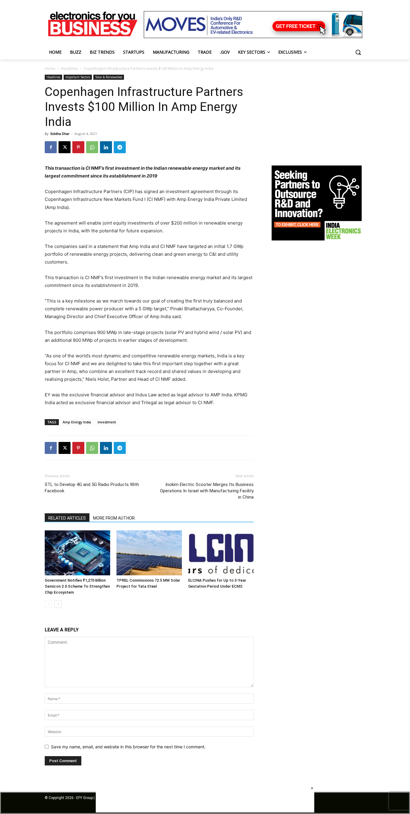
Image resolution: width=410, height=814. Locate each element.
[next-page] (58, 604)
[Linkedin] (106, 147)
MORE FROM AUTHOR (114, 518)
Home (50, 68)
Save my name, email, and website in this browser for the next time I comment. (128, 746)
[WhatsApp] (92, 147)
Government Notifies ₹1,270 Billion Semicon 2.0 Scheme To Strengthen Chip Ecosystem (77, 586)
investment (107, 422)
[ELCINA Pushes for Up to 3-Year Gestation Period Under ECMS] (221, 552)
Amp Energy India (77, 422)
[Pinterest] (78, 147)
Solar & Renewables (108, 77)
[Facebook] (51, 147)
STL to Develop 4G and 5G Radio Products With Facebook (92, 487)
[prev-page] (48, 604)
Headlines (69, 68)
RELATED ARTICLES (67, 518)
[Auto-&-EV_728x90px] (253, 36)
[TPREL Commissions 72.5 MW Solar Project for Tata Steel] (149, 552)
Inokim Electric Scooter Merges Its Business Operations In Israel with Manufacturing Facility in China (207, 491)
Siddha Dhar (60, 133)
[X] (65, 147)
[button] (358, 52)
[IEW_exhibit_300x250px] (317, 238)
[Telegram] (120, 147)
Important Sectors (77, 77)
